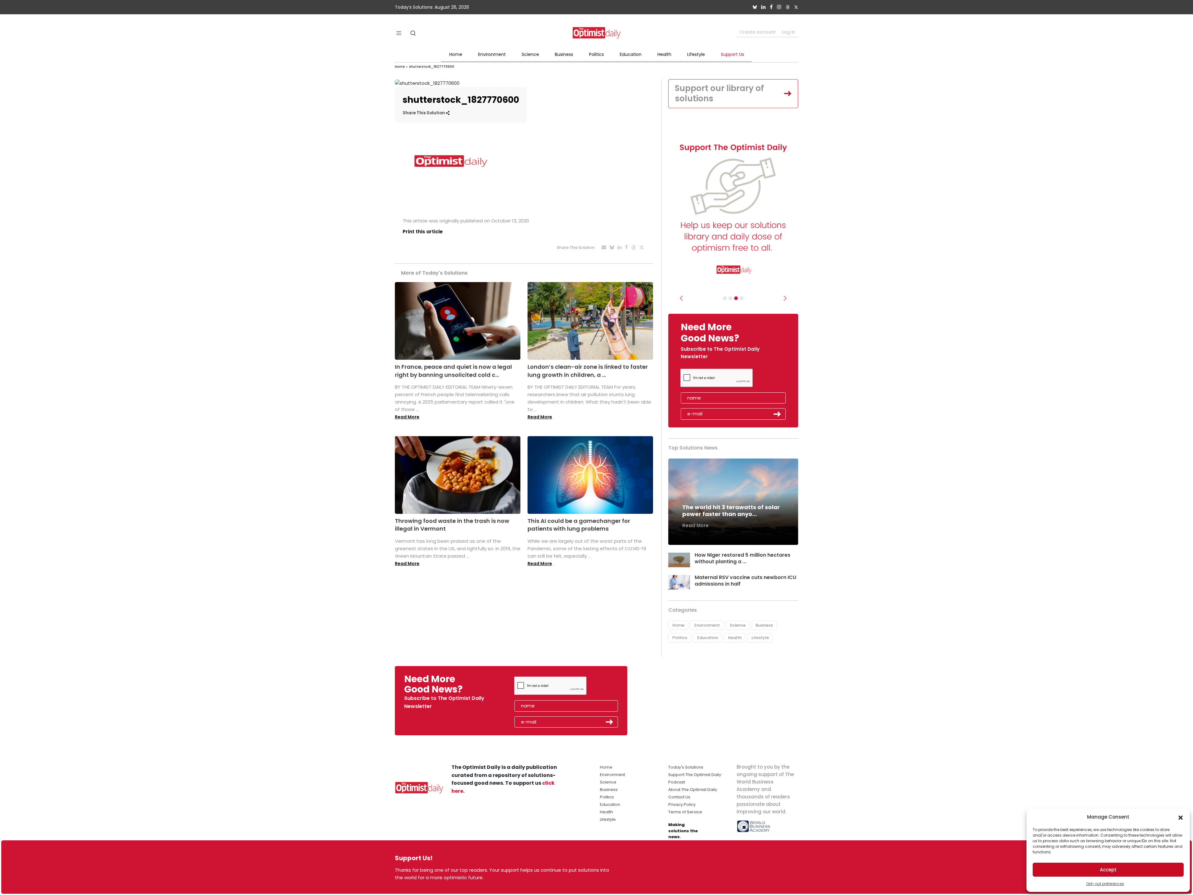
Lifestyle (696, 54)
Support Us (732, 54)
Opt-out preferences (1105, 883)
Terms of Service (685, 812)
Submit (777, 414)
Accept (1108, 869)
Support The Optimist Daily (694, 775)
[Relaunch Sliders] (741, 298)
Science (530, 54)
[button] (1180, 817)
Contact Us (679, 797)
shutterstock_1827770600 (431, 66)
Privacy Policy (682, 804)
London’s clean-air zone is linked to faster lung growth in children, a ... (588, 370)
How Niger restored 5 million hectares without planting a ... (742, 558)
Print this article (423, 231)
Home (455, 54)
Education (631, 54)
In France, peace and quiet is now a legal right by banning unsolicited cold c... (453, 370)
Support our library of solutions (719, 93)
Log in (788, 32)
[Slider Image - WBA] (730, 298)
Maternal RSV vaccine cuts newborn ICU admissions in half (745, 580)
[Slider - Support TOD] (736, 298)
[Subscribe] (725, 298)
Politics (596, 54)
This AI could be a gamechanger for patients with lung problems (579, 524)
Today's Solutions (685, 767)
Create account (757, 32)
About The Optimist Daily (692, 789)
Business (564, 54)
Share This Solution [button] (424, 113)
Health (664, 54)
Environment (492, 54)
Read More (407, 417)
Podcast (676, 782)
